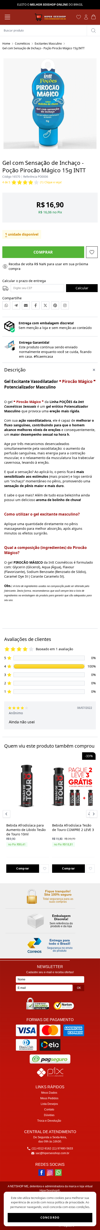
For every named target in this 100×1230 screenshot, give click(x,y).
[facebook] (41, 1172)
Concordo (50, 1217)
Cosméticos (22, 44)
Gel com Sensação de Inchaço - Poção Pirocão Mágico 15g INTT (43, 48)
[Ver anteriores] (7, 814)
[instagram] (50, 1172)
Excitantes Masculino (48, 44)
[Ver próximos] (93, 814)
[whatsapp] (58, 1172)
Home (6, 44)
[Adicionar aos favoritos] (44, 868)
